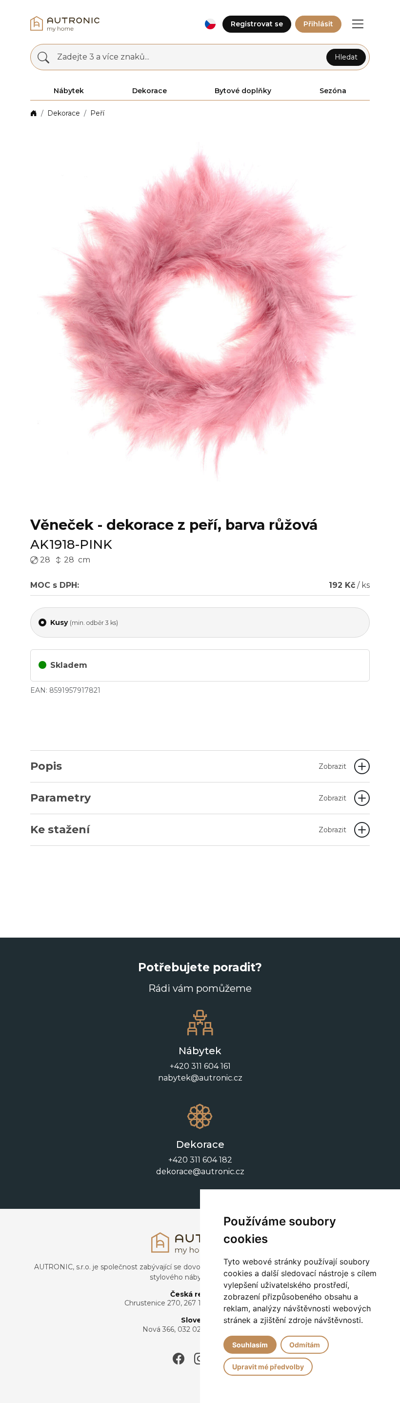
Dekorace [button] (149, 90)
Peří (97, 113)
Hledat (346, 57)
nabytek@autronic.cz (200, 1077)
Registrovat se (257, 24)
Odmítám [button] (304, 1345)
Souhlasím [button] (250, 1345)
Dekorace (63, 113)
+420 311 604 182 (200, 1159)
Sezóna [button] (333, 90)
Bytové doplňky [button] (243, 90)
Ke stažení (188, 829)
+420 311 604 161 (200, 1066)
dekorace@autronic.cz (200, 1171)
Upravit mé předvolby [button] (268, 1367)
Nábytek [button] (69, 90)
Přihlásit (318, 24)
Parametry (188, 797)
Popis (188, 766)
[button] (210, 24)
